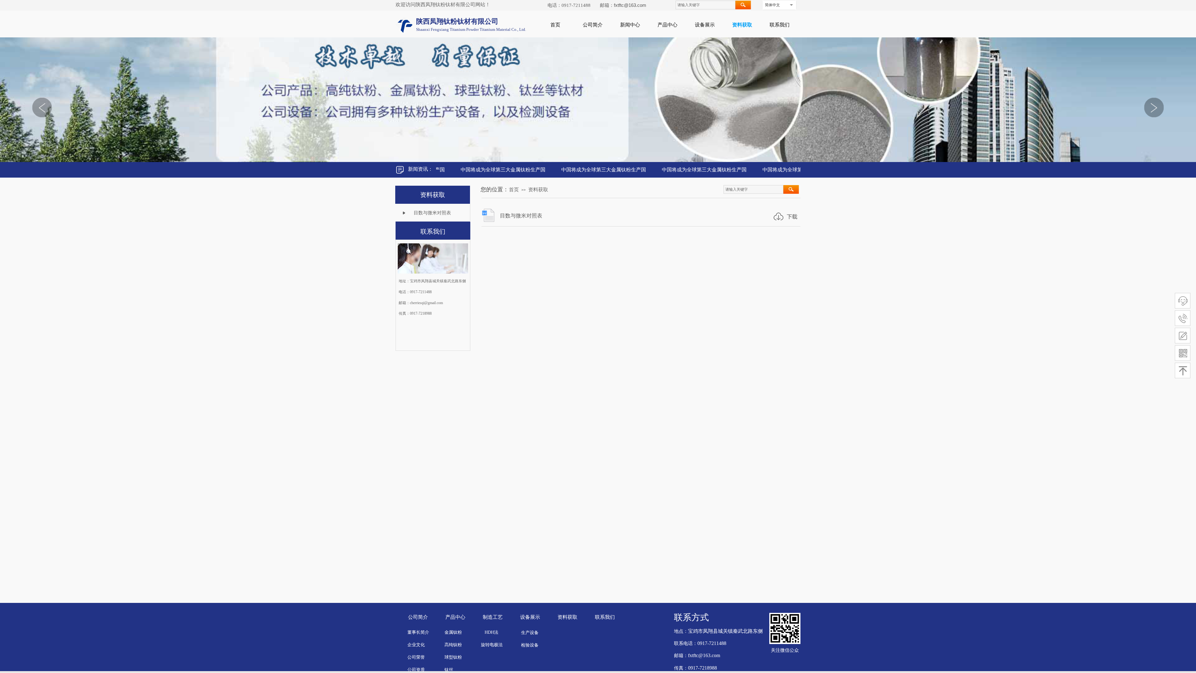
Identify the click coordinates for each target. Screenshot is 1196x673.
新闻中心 (630, 24)
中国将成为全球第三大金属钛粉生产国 (483, 169)
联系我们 (780, 24)
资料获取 (742, 24)
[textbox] (705, 5)
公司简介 (593, 24)
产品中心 (667, 24)
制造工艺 (493, 617)
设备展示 (705, 24)
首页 (555, 24)
